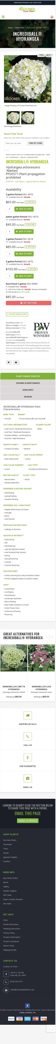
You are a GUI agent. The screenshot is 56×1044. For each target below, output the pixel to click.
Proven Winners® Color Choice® (32, 418)
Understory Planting (12, 611)
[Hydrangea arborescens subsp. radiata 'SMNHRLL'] (41, 658)
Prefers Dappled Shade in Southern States (21, 578)
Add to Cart (25, 209)
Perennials (7, 844)
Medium (27, 449)
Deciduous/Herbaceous (38, 469)
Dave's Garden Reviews (13, 899)
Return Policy (8, 945)
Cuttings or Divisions (13, 529)
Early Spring (9, 539)
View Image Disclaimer (12, 126)
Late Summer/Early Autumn (15, 552)
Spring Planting (10, 496)
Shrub (27, 479)
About (5, 882)
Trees (5, 848)
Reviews (28, 397)
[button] (3, 16)
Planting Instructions (11, 928)
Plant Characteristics (28, 376)
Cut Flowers (9, 592)
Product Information (11, 937)
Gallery (6, 886)
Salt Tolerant (10, 519)
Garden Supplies (10, 891)
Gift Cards (7, 895)
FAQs (5, 920)
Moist (7, 516)
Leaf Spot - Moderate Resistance (17, 432)
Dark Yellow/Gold (11, 459)
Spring (7, 555)
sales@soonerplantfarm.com (22, 989)
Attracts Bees (10, 479)
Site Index (7, 903)
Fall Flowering (10, 546)
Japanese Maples (10, 857)
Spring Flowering (11, 559)
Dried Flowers (10, 595)
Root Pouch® (24, 292)
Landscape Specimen (13, 598)
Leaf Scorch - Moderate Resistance (18, 429)
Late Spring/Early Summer (15, 549)
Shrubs (6, 853)
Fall (6, 543)
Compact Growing (12, 449)
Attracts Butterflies (12, 482)
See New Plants (9, 840)
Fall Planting (9, 493)
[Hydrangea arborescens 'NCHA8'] (14, 658)
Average (8, 512)
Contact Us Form (10, 966)
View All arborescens (29, 157)
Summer (8, 562)
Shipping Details (9, 950)
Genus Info (28, 390)
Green (27, 459)
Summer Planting (11, 499)
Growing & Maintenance (28, 383)
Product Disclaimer (11, 941)
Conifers (6, 861)
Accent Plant (9, 589)
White (39, 429)
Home (10, 28)
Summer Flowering (12, 565)
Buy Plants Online (10, 878)
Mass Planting (10, 601)
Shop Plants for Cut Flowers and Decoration (25, 155)
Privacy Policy (9, 933)
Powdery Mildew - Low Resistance (18, 435)
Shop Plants (19, 28)
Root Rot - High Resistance (15, 438)
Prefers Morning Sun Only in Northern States (22, 575)
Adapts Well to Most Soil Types (17, 509)
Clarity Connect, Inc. (27, 1012)
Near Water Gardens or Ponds (17, 605)
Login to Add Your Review (36, 181)
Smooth (8, 418)
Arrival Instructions (11, 924)
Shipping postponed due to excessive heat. (28, 2)
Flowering (8, 614)
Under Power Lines (12, 608)
